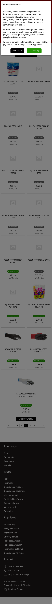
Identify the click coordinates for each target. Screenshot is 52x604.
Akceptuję (34, 51)
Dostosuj (17, 51)
